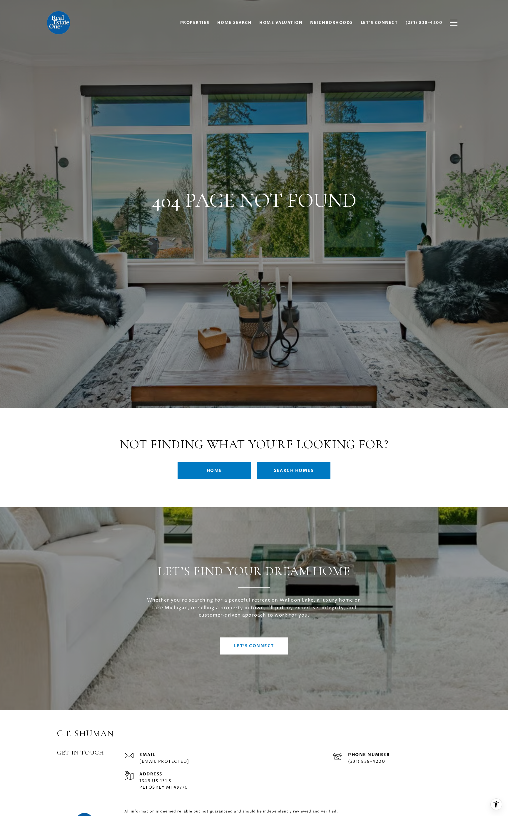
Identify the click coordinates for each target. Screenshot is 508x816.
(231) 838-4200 (366, 761)
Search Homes (293, 470)
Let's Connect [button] (254, 646)
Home (214, 470)
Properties (195, 22)
